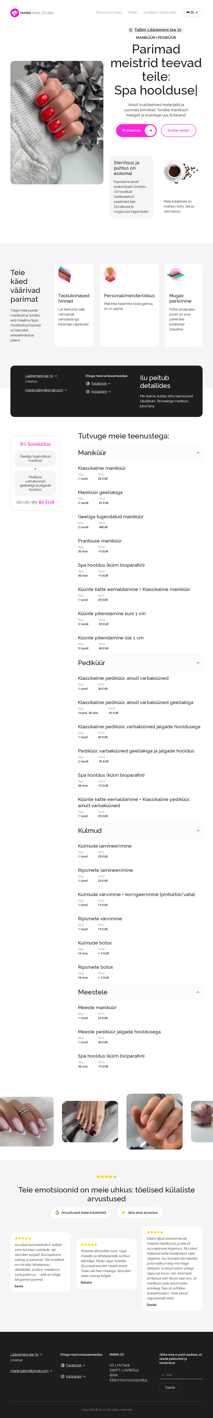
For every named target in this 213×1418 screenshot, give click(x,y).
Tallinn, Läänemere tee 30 (157, 30)
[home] (32, 12)
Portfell (132, 12)
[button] (192, 12)
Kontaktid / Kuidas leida (160, 12)
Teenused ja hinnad (109, 12)
